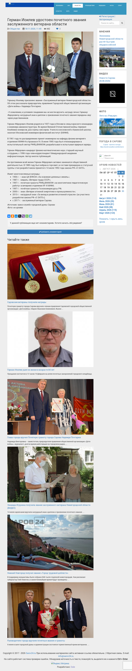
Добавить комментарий (51, 232)
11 (105, 183)
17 (101, 187)
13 (112, 183)
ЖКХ (69, 5)
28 (115, 191)
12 (108, 183)
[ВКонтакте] (8, 216)
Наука (112, 5)
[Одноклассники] (12, 216)
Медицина (102, 5)
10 (101, 183)
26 (108, 191)
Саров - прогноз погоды (112, 145)
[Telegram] (30, 216)
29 (119, 191)
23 (123, 187)
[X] (19, 216)
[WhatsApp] (26, 216)
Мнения (104, 31)
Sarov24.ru (31, 653)
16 (123, 183)
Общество (78, 5)
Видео (76, 11)
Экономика (59, 5)
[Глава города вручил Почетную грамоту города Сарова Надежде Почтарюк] (50, 406)
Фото (67, 11)
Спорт (120, 5)
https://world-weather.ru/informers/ (112, 147)
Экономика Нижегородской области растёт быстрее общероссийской (111, 40)
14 (115, 183)
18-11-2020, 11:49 (33, 28)
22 (119, 187)
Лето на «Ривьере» (108, 115)
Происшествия (89, 5)
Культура (59, 11)
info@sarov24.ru (65, 656)
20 (112, 187)
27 (112, 191)
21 (115, 187)
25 (105, 191)
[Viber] (23, 216)
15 (119, 183)
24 (101, 191)
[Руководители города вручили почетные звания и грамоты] (50, 609)
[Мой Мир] (16, 216)
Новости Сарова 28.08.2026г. (107, 79)
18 (105, 187)
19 (108, 187)
